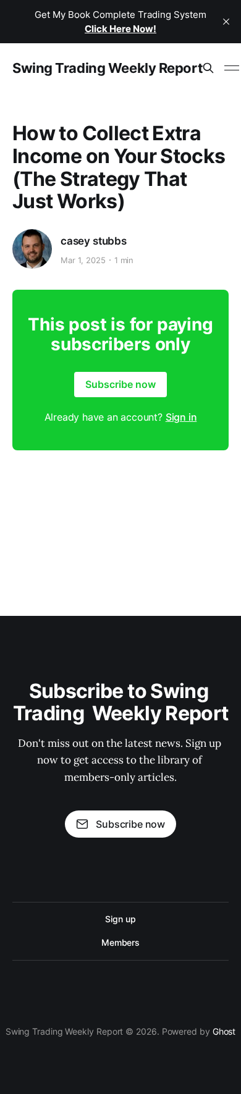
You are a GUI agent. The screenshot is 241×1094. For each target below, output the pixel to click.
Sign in (181, 417)
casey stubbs (94, 241)
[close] (226, 22)
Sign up (120, 919)
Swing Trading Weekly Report (107, 68)
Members (120, 942)
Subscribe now (120, 384)
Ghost (224, 1031)
